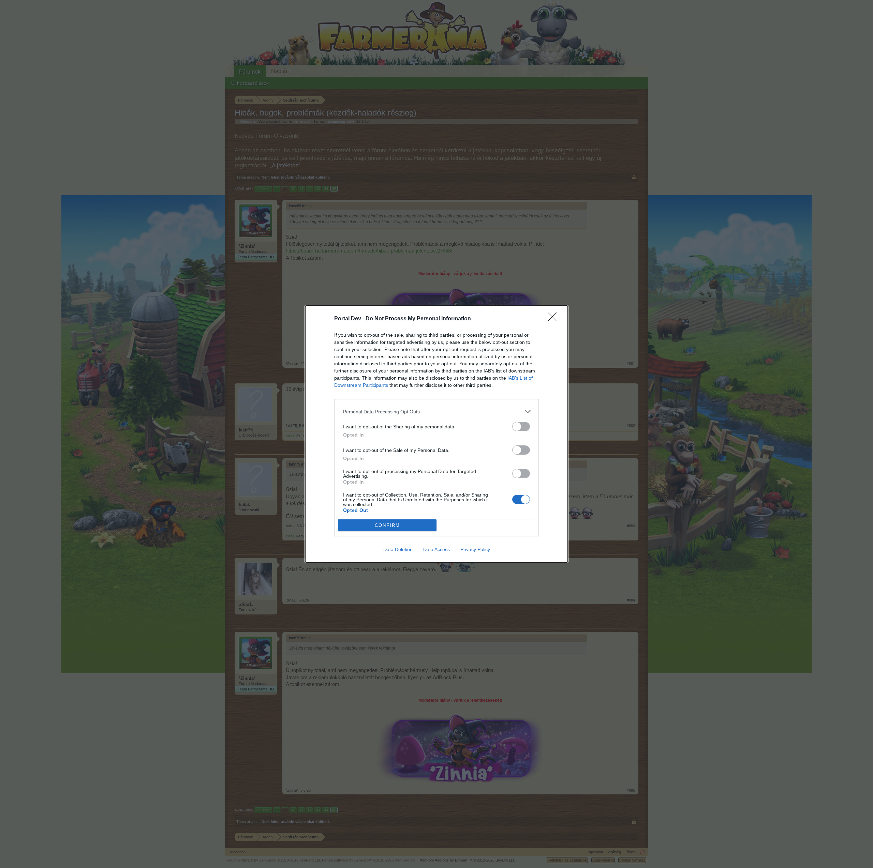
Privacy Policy (475, 549)
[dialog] (436, 434)
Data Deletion (398, 549)
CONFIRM (387, 525)
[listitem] (436, 411)
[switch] (521, 426)
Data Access (436, 549)
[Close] (554, 319)
